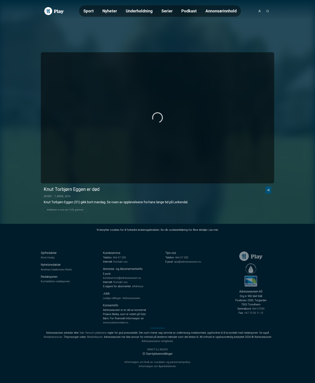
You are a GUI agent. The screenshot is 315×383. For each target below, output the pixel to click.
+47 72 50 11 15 (253, 313)
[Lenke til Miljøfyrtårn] (251, 281)
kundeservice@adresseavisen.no (122, 278)
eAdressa (137, 286)
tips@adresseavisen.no (187, 261)
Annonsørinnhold (221, 11)
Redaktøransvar (53, 337)
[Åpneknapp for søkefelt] (267, 11)
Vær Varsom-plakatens (93, 332)
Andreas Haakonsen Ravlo (56, 269)
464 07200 (258, 308)
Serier (167, 11)
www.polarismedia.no (115, 322)
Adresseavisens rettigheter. (158, 341)
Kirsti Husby (48, 257)
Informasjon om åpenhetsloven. (157, 366)
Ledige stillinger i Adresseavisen (121, 298)
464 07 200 (119, 257)
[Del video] (268, 190)
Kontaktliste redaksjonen (55, 281)
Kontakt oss (120, 261)
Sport (88, 11)
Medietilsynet (95, 337)
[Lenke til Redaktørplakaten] (250, 268)
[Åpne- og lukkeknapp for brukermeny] (259, 11)
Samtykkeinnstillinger (159, 353)
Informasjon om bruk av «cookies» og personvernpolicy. (157, 362)
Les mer (213, 229)
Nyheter (109, 11)
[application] (157, 117)
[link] (54, 11)
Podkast (189, 11)
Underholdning (139, 11)
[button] (157, 118)
